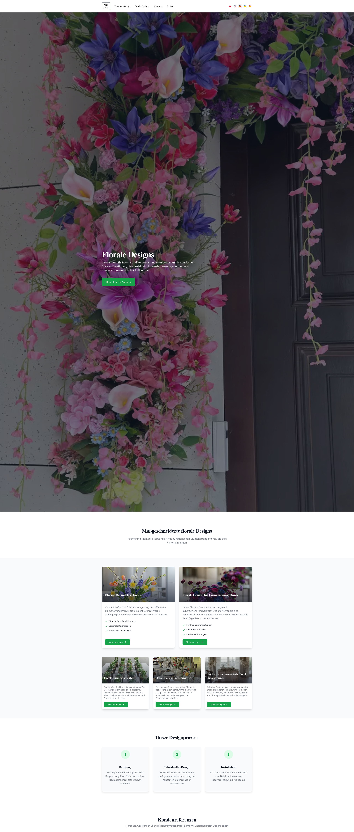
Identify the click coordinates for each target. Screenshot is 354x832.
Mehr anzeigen (116, 642)
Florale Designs (142, 6)
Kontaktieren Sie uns (118, 282)
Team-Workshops (122, 6)
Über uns (157, 6)
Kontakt (170, 6)
